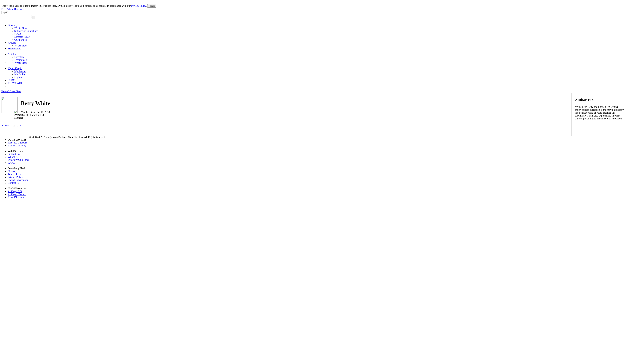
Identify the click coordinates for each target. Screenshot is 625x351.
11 (10, 125)
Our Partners (20, 39)
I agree (152, 6)
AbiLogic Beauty (17, 194)
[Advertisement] (599, 143)
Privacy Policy (138, 5)
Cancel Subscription (18, 180)
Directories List (22, 36)
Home (4, 91)
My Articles (20, 71)
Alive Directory (16, 197)
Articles (12, 42)
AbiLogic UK (15, 191)
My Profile (19, 74)
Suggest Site (14, 154)
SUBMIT (13, 80)
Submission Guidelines (26, 31)
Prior (6, 125)
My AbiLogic (15, 68)
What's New (20, 28)
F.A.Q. (17, 33)
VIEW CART (15, 83)
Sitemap (12, 171)
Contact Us (13, 183)
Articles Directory (17, 145)
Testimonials (14, 48)
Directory (13, 25)
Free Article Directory (12, 9)
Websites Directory (17, 142)
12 (21, 125)
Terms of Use (15, 174)
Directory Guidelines (18, 159)
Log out (18, 77)
